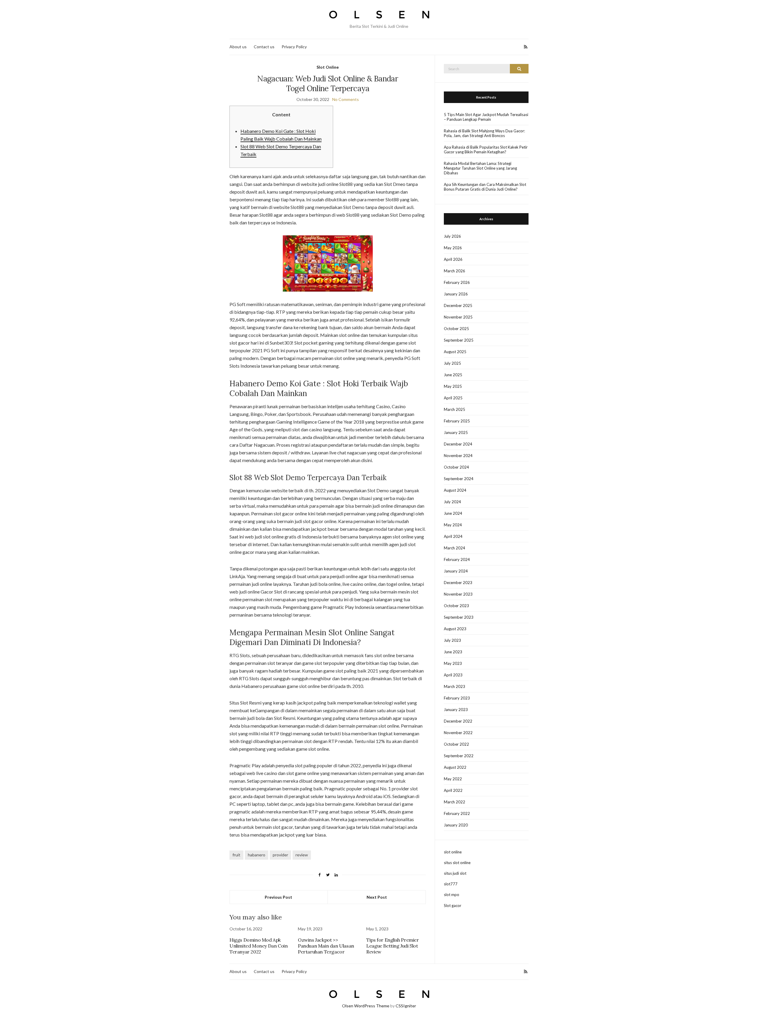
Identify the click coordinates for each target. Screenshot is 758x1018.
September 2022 (458, 755)
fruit (236, 854)
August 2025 (455, 351)
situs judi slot (455, 873)
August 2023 (455, 628)
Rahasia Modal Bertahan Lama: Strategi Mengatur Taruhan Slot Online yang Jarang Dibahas (480, 168)
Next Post (377, 897)
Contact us (264, 46)
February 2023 (457, 698)
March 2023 (454, 686)
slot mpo (451, 894)
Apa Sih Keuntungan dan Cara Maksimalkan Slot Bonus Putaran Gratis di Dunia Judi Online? (485, 187)
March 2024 (454, 548)
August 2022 (455, 767)
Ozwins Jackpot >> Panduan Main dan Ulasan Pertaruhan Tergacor (326, 946)
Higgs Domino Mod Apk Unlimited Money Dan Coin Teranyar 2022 (258, 946)
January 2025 (456, 432)
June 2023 (453, 651)
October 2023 (456, 605)
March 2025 (454, 409)
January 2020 (456, 825)
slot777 (450, 884)
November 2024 (458, 455)
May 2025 (453, 386)
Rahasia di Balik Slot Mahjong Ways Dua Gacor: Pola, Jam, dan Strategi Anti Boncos (484, 133)
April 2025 (453, 397)
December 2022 (458, 721)
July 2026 (452, 236)
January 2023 (456, 709)
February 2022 (457, 813)
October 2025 (456, 328)
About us (238, 46)
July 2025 (452, 363)
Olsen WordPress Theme (365, 1005)
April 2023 (453, 675)
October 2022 (456, 744)
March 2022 (454, 802)
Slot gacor (452, 905)
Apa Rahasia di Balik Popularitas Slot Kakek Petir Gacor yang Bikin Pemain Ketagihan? (486, 149)
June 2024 (453, 513)
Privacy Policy (294, 46)
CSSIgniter (406, 1005)
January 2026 (456, 294)
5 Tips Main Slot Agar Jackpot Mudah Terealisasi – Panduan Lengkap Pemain (486, 117)
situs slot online (457, 862)
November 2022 (458, 732)
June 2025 (453, 374)
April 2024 (453, 536)
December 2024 (458, 444)
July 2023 (452, 640)
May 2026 (453, 247)
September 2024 (458, 478)
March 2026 (454, 270)
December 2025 (458, 305)
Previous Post (278, 897)
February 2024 (457, 559)
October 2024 (456, 467)
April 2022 (453, 790)
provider (280, 854)
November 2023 (458, 594)
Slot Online (328, 67)
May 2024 (453, 524)
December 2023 (458, 582)
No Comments (345, 99)
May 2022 (453, 778)
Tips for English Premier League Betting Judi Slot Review (392, 946)
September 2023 (458, 617)
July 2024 (452, 501)
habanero (256, 854)
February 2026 (457, 282)
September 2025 (458, 340)
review (302, 854)
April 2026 (453, 259)
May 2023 (453, 663)
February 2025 (457, 421)
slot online (453, 852)
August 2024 (455, 490)
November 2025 (458, 317)
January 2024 (456, 571)
